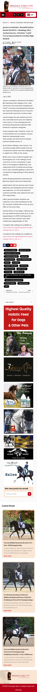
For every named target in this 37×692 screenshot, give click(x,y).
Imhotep (8, 272)
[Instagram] (21, 14)
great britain (22, 269)
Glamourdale (9, 269)
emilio (7, 263)
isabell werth (19, 272)
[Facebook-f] (18, 14)
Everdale (16, 263)
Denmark (24, 256)
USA (6, 286)
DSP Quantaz (9, 259)
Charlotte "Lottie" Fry (12, 253)
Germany (24, 266)
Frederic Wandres (11, 266)
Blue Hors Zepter (10, 250)
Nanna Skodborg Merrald (14, 280)
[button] (3, 15)
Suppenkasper (23, 283)
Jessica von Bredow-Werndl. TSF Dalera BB (18, 276)
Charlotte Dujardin (11, 256)
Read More (7, 556)
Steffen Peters (10, 283)
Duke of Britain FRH (24, 259)
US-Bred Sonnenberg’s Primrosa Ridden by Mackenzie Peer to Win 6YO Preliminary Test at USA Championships (18, 597)
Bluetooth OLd (24, 250)
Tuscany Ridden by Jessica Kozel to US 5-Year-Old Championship (18, 543)
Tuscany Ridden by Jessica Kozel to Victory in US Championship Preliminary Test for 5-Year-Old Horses (18, 651)
